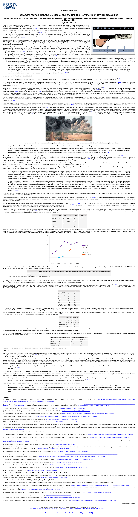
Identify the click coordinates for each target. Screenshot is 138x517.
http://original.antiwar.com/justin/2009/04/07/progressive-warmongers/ (70, 451)
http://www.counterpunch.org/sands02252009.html (62, 464)
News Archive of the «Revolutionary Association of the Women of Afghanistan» (69, 513)
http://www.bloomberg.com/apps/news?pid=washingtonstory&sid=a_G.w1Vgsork (108, 437)
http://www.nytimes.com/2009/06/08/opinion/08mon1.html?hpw (61, 419)
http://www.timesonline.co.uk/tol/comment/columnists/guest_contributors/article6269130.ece (110, 434)
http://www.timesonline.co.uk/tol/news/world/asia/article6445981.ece (62, 497)
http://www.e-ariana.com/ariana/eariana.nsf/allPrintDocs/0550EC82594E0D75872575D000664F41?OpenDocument (99, 485)
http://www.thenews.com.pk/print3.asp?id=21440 (58, 495)
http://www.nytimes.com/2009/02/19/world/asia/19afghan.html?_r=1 (45, 470)
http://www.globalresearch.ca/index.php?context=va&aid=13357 (94, 405)
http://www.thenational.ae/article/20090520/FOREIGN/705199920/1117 (72, 467)
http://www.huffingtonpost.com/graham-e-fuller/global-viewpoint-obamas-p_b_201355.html (93, 500)
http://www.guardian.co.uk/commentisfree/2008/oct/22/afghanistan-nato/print (40, 489)
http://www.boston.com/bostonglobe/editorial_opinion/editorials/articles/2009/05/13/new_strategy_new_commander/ (67, 416)
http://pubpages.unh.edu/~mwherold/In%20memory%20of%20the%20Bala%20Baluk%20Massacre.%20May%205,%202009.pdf (72, 456)
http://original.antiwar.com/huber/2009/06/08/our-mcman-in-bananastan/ (58, 422)
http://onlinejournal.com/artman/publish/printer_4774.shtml (70, 408)
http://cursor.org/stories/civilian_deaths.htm (13, 429)
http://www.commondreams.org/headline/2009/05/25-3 (16, 441)
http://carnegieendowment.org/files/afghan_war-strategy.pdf (96, 492)
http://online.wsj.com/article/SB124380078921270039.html (68, 462)
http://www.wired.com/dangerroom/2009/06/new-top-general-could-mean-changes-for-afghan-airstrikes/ (87, 413)
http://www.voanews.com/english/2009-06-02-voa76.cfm (76, 411)
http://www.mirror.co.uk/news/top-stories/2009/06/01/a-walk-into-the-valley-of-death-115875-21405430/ (91, 454)
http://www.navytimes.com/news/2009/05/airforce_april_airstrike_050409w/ (74, 459)
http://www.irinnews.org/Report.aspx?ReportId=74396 (53, 477)
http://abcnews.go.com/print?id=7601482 (64, 444)
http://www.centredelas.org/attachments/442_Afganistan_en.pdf (53, 448)
